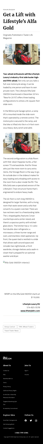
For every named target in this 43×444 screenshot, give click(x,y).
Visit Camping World (8, 424)
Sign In (26, 371)
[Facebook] (26, 420)
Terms (4, 383)
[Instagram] (36, 420)
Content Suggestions (8, 428)
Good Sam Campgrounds (10, 420)
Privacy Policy (7, 387)
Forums (27, 375)
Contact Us (6, 371)
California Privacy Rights (9, 391)
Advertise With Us (8, 379)
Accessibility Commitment (10, 408)
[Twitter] (31, 420)
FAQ (4, 375)
